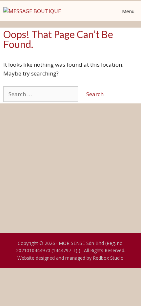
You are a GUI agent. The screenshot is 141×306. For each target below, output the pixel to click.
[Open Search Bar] (83, 11)
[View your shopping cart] (99, 11)
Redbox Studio (108, 258)
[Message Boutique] (32, 11)
